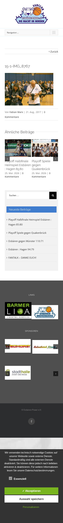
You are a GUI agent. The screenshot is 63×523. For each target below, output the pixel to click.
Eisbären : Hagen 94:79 (21, 249)
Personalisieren (31, 507)
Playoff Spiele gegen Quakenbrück (27, 232)
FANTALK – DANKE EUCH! (22, 257)
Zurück (54, 51)
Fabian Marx (16, 112)
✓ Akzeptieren (31, 490)
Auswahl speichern (31, 498)
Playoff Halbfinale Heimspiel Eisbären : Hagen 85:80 (18, 165)
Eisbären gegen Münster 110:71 (26, 241)
